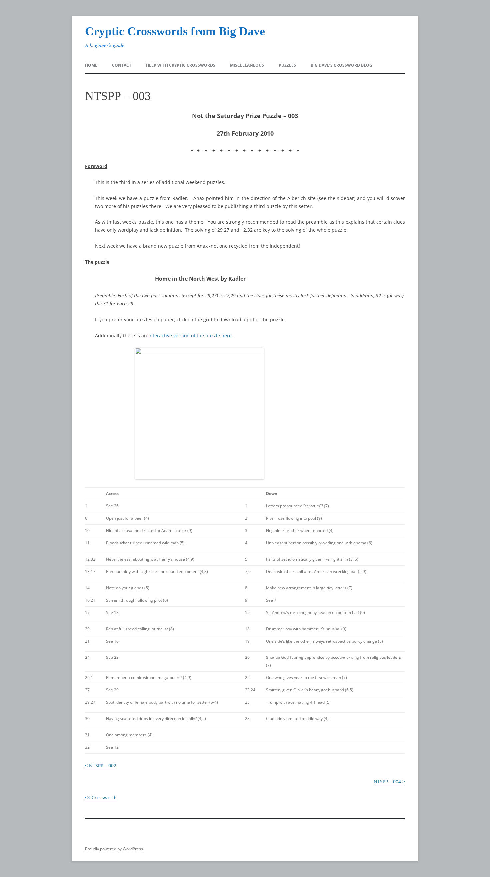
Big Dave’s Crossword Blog (341, 65)
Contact (121, 65)
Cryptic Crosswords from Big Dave (175, 31)
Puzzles (287, 65)
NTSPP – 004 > (389, 781)
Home (91, 65)
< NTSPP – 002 (100, 765)
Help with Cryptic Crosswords (180, 65)
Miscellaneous (247, 65)
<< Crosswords (101, 797)
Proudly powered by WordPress (114, 849)
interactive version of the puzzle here (190, 335)
